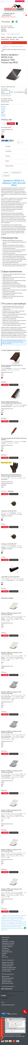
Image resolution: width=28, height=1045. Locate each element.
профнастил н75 (5, 921)
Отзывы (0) (6, 175)
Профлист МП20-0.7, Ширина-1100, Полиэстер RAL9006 (11, 692)
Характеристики (16, 172)
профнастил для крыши (8, 915)
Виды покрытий (5, 39)
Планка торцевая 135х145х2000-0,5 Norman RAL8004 (14, 439)
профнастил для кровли (11, 925)
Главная (3, 37)
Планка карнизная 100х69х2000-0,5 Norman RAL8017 (11, 366)
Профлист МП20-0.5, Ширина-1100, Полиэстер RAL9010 (11, 613)
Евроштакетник (6, 976)
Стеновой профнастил (7, 965)
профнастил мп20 (14, 918)
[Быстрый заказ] (17, 123)
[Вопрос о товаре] (18, 142)
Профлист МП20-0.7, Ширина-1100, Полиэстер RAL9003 (11, 850)
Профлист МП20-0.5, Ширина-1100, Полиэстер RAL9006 (11, 732)
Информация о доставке (8, 943)
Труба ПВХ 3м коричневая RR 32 (10, 576)
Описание (6, 172)
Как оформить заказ (7, 951)
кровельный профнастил (20, 915)
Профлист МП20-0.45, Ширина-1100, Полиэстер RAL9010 (11, 653)
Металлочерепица (6, 971)
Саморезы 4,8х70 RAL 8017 (9, 544)
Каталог (15, 37)
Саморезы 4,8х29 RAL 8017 (9, 511)
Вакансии (4, 953)
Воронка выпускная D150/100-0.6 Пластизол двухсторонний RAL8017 (11, 475)
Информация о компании (8, 941)
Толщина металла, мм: (7, 372)
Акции (17, 39)
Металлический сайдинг (8, 978)
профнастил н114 (5, 923)
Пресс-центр (5, 957)
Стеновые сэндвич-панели (8, 969)
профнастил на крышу (6, 917)
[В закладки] (20, 142)
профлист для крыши (17, 917)
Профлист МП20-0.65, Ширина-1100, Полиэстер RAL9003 (11, 889)
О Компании (9, 37)
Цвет (2, 134)
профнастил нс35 (22, 921)
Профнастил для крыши (7, 962)
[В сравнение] (22, 142)
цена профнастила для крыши (14, 926)
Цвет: (2, 375)
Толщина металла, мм (6, 129)
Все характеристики (6, 95)
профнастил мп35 (8, 920)
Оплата (3, 955)
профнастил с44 (14, 923)
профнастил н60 (17, 920)
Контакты (12, 39)
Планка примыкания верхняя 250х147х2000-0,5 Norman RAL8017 (11, 402)
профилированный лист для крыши (9, 928)
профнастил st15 (5, 918)
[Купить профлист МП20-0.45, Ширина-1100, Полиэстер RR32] (14, 74)
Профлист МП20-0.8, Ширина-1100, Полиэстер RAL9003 (11, 810)
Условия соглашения (7, 946)
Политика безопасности (8, 944)
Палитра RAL (5, 939)
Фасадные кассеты (6, 979)
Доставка (20, 37)
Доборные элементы (7, 981)
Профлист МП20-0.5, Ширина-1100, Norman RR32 (14, 182)
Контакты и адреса (20, 1)
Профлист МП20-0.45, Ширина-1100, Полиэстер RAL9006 (11, 771)
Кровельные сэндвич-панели (9, 967)
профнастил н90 (13, 921)
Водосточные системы (7, 983)
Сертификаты (5, 948)
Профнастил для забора (8, 964)
